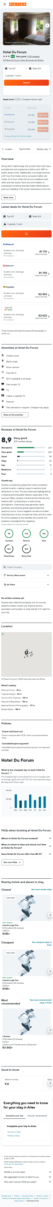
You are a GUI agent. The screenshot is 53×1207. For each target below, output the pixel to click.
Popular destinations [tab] (37, 1115)
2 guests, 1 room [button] (13, 75)
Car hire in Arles (14, 1132)
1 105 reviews (33, 56)
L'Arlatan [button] (6, 1036)
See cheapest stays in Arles (42, 943)
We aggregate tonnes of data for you (21, 1177)
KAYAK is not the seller (14, 1172)
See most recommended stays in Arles (41, 1001)
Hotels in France (42, 1196)
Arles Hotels (19, 1201)
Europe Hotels (27, 1196)
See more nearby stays (41, 889)
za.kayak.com (6, 1196)
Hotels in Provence (41, 1198)
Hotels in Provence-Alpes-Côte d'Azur (16, 1198)
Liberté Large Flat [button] (10, 925)
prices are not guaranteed (13, 1164)
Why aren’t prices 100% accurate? (20, 1181)
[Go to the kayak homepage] (17, 4)
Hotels (16, 1196)
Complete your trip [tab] (14, 1115)
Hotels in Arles (13, 1135)
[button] (5, 4)
